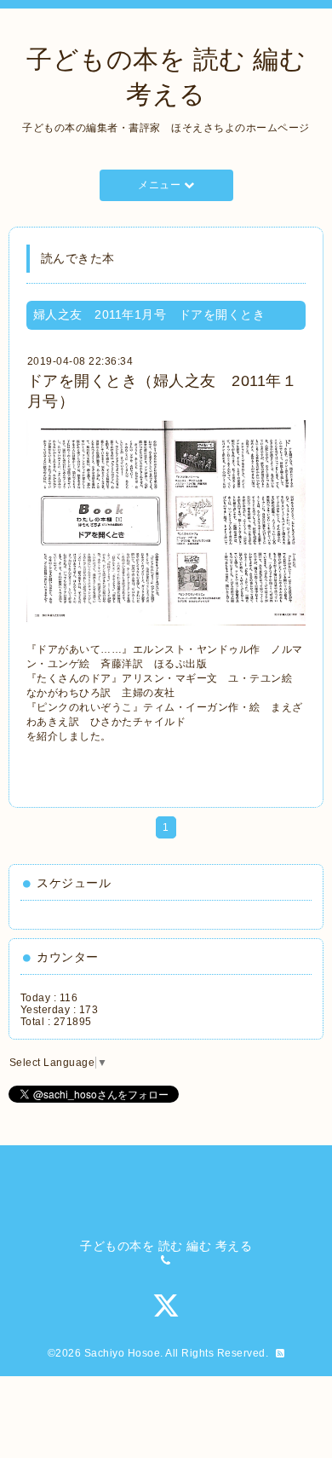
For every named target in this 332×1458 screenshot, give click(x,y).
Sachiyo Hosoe (122, 1353)
